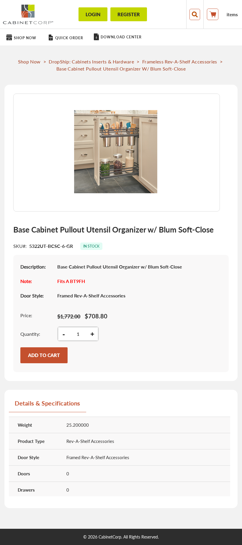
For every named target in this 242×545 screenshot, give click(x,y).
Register (128, 14)
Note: (26, 281)
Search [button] (194, 14)
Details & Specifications (47, 403)
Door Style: (32, 295)
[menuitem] (22, 37)
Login (93, 14)
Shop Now (29, 61)
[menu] (121, 37)
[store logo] (28, 14)
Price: (26, 315)
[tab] (47, 405)
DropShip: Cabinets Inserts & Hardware (91, 61)
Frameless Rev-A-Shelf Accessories (179, 61)
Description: (33, 266)
